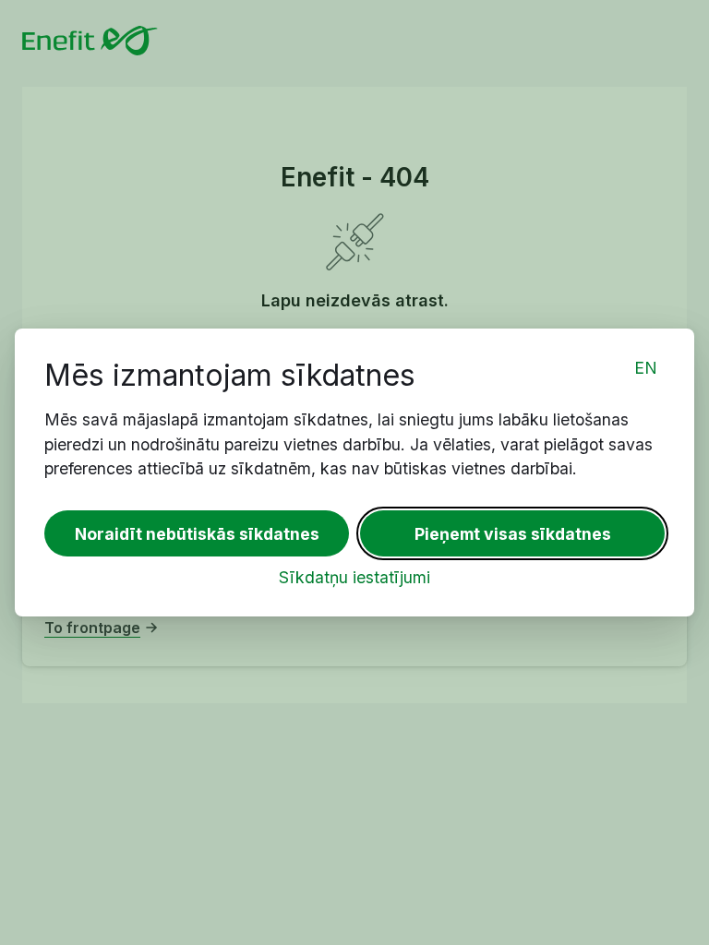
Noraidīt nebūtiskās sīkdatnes (197, 534)
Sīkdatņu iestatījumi (354, 577)
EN (645, 367)
